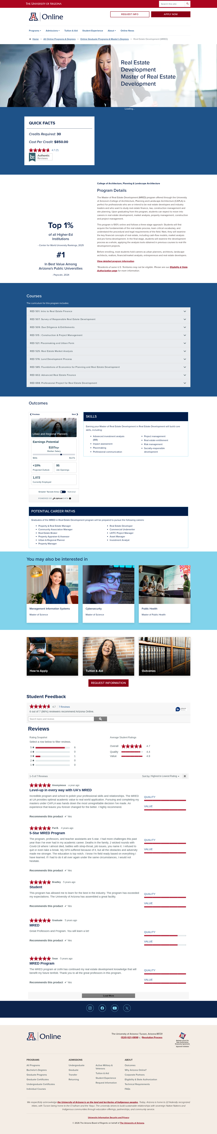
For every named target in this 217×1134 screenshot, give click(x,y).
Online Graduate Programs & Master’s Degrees (104, 39)
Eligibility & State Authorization (141, 1079)
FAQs (127, 1089)
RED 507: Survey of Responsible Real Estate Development (63, 319)
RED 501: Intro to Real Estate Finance (51, 311)
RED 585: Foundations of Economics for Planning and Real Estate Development (75, 367)
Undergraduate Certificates (41, 1084)
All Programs (33, 1065)
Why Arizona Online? (135, 1070)
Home (35, 39)
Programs (34, 30)
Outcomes (130, 1065)
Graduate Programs (37, 1074)
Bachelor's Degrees (37, 1070)
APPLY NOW (171, 14)
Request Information (108, 683)
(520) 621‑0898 (129, 1037)
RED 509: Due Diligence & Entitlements (52, 327)
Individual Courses (36, 1089)
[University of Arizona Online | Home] (46, 16)
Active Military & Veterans (104, 1067)
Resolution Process (152, 1037)
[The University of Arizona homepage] (46, 4)
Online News (127, 30)
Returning (74, 1079)
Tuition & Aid (71, 30)
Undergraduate (76, 1065)
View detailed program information (115, 261)
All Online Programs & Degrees (59, 39)
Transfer (73, 1074)
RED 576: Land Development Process (51, 359)
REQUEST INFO (129, 14)
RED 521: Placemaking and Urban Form (52, 343)
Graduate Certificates (38, 1079)
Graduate (73, 1070)
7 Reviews (65, 707)
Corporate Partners (135, 1074)
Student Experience (92, 30)
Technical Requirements (137, 1084)
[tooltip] (181, 709)
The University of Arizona (132, 1123)
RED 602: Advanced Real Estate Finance (53, 375)
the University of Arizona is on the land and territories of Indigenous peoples (97, 1102)
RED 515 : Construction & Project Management (56, 335)
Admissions (52, 30)
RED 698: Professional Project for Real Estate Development (63, 383)
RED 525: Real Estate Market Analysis (51, 351)
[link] (40, 707)
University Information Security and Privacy (108, 1117)
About (111, 30)
